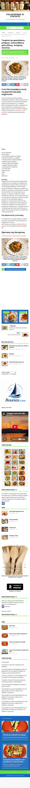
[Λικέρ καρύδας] (5, 521)
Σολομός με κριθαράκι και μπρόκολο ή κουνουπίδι (14, 759)
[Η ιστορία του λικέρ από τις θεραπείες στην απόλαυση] (15, 451)
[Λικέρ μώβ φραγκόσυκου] (5, 513)
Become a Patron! (6, 611)
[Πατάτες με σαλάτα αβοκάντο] (5, 635)
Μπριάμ (11, 354)
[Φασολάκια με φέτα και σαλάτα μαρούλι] (5, 347)
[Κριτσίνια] (5, 627)
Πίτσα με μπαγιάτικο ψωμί (17, 642)
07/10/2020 (12, 513)
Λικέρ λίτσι (12, 527)
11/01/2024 (12, 643)
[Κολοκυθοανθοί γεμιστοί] (5, 363)
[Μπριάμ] (5, 355)
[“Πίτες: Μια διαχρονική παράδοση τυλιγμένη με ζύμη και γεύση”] (22, 457)
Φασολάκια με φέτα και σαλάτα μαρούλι (18, 346)
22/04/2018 (12, 355)
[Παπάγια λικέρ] (5, 537)
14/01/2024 (12, 635)
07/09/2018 (5, 57)
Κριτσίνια (12, 625)
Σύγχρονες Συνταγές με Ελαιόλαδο (15, 269)
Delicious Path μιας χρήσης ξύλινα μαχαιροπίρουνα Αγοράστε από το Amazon (15, 576)
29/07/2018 (12, 363)
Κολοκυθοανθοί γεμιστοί (16, 362)
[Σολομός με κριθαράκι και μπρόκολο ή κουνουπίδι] (15, 750)
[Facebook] (3, 503)
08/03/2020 (12, 521)
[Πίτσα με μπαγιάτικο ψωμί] (5, 643)
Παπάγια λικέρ (13, 535)
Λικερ (3, 507)
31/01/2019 (12, 349)
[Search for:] (15, 28)
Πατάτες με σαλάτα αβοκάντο (18, 633)
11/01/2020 (12, 529)
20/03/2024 (12, 627)
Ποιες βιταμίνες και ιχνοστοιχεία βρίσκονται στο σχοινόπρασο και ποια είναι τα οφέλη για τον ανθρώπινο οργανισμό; (14, 709)
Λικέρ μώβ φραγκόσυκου (16, 511)
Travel (9, 407)
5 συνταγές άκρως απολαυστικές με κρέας (14, 236)
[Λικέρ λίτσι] (5, 529)
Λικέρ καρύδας (13, 519)
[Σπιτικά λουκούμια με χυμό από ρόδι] (5, 651)
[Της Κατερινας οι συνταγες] (15, 10)
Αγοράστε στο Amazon (15, 591)
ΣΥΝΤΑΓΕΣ (10, 32)
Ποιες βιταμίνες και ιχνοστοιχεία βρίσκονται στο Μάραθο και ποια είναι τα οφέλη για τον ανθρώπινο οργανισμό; (14, 697)
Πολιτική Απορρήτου (7, 718)
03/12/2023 (12, 653)
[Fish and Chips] (7, 451)
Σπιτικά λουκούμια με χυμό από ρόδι (18, 650)
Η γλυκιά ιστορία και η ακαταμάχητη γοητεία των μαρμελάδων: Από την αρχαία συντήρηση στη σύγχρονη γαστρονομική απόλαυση (14, 671)
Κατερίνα (12, 57)
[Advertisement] (15, 132)
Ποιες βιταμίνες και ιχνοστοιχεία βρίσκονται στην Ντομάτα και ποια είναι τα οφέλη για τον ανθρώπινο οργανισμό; (14, 703)
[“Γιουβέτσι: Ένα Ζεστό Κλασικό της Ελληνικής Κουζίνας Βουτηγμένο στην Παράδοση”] (15, 457)
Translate (13, 374)
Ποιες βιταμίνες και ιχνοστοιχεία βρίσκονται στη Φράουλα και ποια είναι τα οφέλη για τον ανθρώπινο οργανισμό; (14, 690)
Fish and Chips (5, 662)
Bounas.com (5, 407)
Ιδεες (3, 622)
